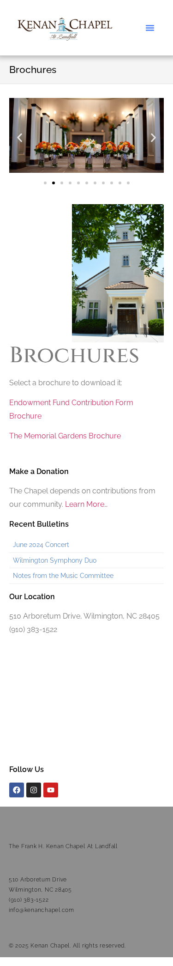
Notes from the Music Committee (63, 575)
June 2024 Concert (41, 544)
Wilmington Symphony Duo (54, 560)
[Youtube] (50, 790)
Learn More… (86, 504)
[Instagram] (33, 790)
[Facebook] (16, 790)
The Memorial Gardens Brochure (65, 435)
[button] (150, 28)
